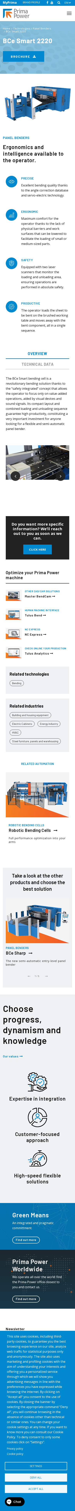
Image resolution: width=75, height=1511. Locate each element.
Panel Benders (42, 28)
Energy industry (49, 723)
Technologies (21, 28)
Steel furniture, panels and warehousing (35, 741)
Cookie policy (15, 1454)
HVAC (15, 732)
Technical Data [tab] (38, 364)
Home (6, 28)
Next (58, 473)
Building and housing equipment (30, 715)
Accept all (35, 1489)
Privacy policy (15, 1448)
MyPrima (10, 2)
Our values (10, 1056)
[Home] (17, 13)
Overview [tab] (37, 353)
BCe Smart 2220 (16, 31)
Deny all (36, 1477)
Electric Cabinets (22, 723)
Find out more (26, 1240)
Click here (37, 549)
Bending (16, 683)
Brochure (21, 56)
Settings (36, 1466)
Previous (12, 473)
